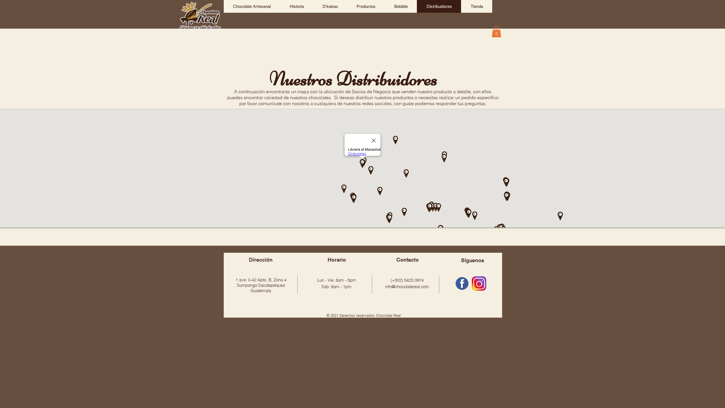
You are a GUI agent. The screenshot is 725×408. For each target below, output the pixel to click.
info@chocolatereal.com (407, 286)
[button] (496, 31)
